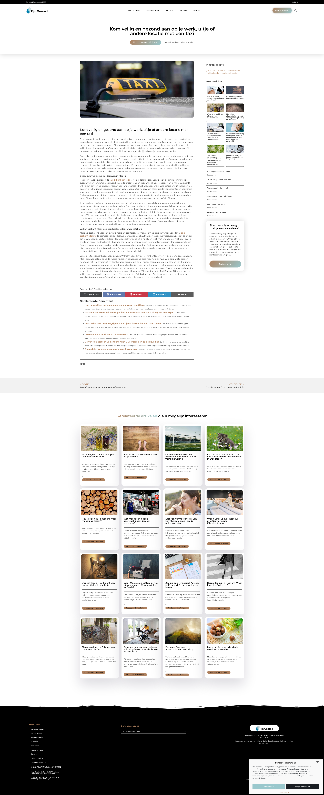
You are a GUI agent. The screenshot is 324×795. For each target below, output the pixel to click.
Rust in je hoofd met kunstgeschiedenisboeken (236, 97)
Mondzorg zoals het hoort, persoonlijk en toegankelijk (234, 157)
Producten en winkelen (145, 42)
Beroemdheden (37, 729)
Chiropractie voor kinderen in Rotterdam (106, 334)
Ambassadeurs (152, 10)
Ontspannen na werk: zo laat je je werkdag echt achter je (45, 778)
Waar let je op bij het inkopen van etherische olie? (215, 116)
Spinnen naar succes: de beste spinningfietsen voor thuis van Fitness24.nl (141, 649)
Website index (37, 758)
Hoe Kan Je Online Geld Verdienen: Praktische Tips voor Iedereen (45, 772)
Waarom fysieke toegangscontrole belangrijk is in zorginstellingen (214, 136)
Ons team (183, 10)
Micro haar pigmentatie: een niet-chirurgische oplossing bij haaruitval (235, 116)
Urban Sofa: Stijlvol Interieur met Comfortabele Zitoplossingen (222, 521)
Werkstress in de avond (217, 188)
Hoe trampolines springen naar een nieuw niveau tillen (114, 305)
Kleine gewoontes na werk (218, 171)
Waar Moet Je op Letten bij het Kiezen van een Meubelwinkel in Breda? (141, 585)
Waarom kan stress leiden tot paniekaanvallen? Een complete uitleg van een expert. (130, 312)
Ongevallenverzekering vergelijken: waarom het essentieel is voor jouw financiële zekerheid (235, 137)
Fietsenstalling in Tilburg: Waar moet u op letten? (99, 648)
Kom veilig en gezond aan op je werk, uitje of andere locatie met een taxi (224, 71)
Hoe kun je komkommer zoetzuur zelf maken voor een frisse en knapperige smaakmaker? (215, 159)
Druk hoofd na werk (216, 204)
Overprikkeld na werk (216, 212)
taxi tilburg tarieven (120, 180)
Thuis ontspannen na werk (219, 180)
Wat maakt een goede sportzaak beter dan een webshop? (137, 521)
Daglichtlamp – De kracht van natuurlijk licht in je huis (98, 584)
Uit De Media (134, 10)
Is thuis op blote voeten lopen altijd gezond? (140, 455)
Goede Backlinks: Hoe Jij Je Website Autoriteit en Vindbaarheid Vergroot (46, 767)
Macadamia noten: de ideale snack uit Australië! (222, 648)
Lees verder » (212, 175)
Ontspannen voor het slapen (219, 196)
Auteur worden (37, 750)
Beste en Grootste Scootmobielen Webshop (179, 648)
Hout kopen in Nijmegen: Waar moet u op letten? (99, 520)
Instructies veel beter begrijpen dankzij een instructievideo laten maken (123, 323)
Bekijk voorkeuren (302, 787)
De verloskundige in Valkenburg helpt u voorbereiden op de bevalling (122, 342)
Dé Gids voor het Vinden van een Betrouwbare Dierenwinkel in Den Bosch (224, 456)
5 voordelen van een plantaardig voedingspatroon (111, 349)
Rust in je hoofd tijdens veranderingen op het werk (215, 98)
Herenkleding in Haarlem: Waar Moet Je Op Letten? (224, 584)
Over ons (169, 10)
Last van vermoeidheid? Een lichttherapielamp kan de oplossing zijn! (181, 521)
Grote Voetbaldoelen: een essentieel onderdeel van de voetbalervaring (180, 456)
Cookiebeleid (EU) (38, 762)
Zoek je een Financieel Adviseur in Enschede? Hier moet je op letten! (182, 585)
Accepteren (269, 787)
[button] (317, 763)
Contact (196, 10)
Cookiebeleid (284, 792)
